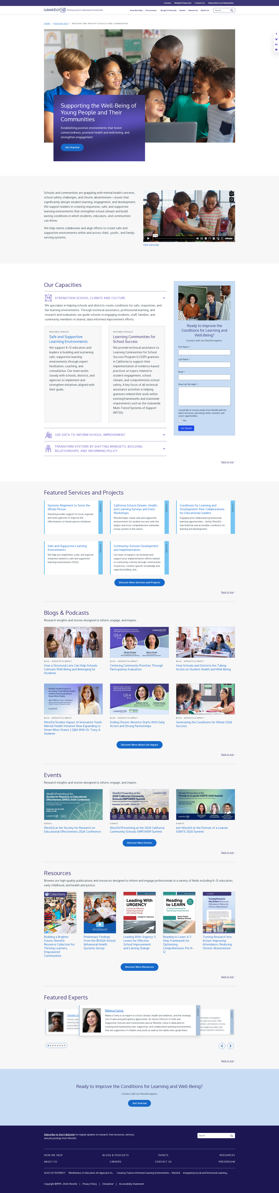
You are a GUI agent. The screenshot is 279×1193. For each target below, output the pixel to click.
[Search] (232, 10)
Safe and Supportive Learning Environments (68, 339)
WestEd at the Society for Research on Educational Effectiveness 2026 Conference (72, 829)
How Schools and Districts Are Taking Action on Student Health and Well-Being (203, 667)
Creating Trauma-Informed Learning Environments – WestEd (148, 1172)
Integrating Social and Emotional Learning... (205, 1172)
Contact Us (200, 3)
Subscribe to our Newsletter (221, 3)
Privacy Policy (90, 1183)
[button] (48, 1045)
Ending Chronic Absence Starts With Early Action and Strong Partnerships (137, 724)
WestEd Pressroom (182, 3)
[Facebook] (276, 34)
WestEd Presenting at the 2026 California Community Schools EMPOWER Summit (137, 829)
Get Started (72, 147)
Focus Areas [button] (150, 10)
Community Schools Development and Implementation (136, 548)
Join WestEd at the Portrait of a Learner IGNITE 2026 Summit (202, 829)
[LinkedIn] (276, 44)
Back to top (227, 462)
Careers (167, 3)
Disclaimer (107, 1183)
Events (182, 10)
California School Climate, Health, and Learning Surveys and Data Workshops (136, 509)
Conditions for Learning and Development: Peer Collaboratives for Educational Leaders (202, 509)
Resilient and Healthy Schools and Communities (100, 23)
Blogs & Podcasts (169, 10)
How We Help (136, 10)
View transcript (151, 244)
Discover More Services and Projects (139, 582)
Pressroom (227, 1161)
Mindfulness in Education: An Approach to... (91, 1172)
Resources (193, 10)
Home (47, 23)
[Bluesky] (276, 39)
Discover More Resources (139, 966)
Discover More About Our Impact (139, 744)
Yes (184, 420)
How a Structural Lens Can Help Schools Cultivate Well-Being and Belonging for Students (70, 669)
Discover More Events (139, 842)
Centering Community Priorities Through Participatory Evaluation (136, 667)
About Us (205, 10)
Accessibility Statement (131, 1183)
